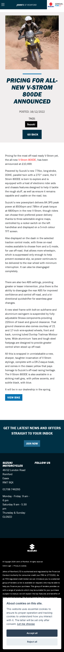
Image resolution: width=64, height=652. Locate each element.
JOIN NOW (32, 443)
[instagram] (39, 470)
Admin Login (7, 566)
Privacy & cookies (20, 566)
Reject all (32, 641)
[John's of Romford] (26, 4)
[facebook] (36, 470)
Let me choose (26, 623)
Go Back (32, 134)
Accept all (32, 633)
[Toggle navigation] (3, 4)
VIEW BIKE (13, 397)
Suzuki (31, 124)
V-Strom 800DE (27, 159)
